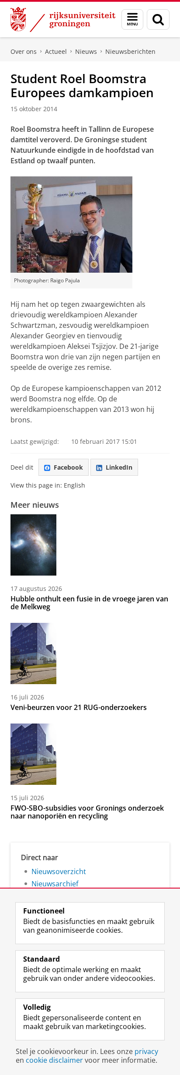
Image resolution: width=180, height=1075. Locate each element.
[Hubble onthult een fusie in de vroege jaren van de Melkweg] (33, 545)
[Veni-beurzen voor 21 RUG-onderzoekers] (33, 653)
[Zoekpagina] (158, 19)
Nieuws (86, 51)
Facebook (68, 467)
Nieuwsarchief (54, 883)
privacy (146, 1051)
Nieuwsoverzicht (58, 871)
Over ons (23, 51)
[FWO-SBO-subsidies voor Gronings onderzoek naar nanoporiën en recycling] (33, 754)
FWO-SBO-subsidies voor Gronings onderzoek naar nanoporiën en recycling (87, 812)
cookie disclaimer (54, 1060)
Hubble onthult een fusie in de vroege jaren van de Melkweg (89, 603)
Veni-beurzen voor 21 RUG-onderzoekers (78, 707)
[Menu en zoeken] (132, 19)
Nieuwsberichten (130, 51)
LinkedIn (119, 467)
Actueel (56, 51)
